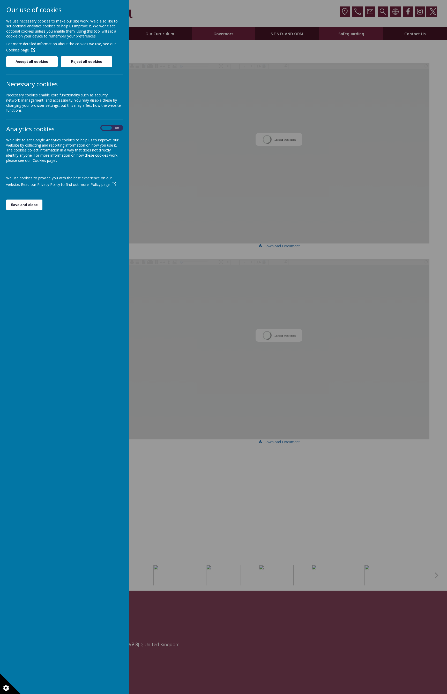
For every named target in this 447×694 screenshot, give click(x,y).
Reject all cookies (86, 61)
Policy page (100, 184)
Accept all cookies (32, 61)
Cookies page (17, 50)
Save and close (24, 205)
